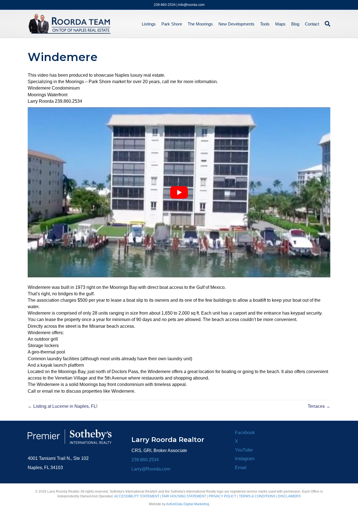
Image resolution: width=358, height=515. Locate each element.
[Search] (326, 23)
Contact (312, 24)
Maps (280, 24)
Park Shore (171, 24)
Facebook (245, 432)
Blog (295, 24)
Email (240, 467)
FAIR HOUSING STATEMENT (184, 496)
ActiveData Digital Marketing (187, 504)
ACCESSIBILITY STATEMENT (136, 496)
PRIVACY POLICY (222, 496)
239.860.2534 (145, 459)
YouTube (244, 450)
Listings (149, 24)
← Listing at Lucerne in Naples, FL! (62, 406)
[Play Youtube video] (179, 192)
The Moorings (200, 24)
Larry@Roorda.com (150, 469)
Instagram (245, 458)
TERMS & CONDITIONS (257, 496)
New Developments (236, 24)
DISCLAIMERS (289, 496)
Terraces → (319, 406)
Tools (265, 24)
